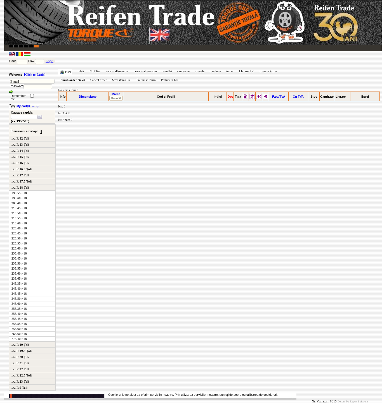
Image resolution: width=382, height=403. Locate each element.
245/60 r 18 (19, 303)
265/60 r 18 (19, 333)
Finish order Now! (72, 79)
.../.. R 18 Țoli (20, 187)
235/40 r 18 (19, 253)
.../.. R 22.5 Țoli (21, 375)
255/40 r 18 (19, 313)
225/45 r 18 (19, 233)
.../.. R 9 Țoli (19, 387)
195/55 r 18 (19, 193)
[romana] (20, 55)
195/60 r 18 (19, 198)
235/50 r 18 (19, 263)
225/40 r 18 (19, 228)
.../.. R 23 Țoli (20, 381)
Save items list (121, 79)
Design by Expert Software (353, 401)
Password (16, 86)
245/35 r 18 (19, 283)
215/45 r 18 (19, 208)
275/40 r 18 (19, 338)
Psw (31, 61)
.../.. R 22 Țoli (20, 369)
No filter (94, 71)
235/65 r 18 (19, 278)
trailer (230, 71)
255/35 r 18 (19, 308)
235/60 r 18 (19, 273)
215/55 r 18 (19, 218)
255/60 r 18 (19, 328)
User (12, 61)
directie (199, 71)
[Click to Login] (35, 74)
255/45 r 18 (19, 318)
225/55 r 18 (19, 243)
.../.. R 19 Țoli (20, 344)
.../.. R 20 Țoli (20, 357)
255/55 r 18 (19, 323)
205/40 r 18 (19, 203)
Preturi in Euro (146, 79)
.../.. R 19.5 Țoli (21, 350)
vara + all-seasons (117, 71)
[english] (12, 55)
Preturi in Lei (169, 79)
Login (49, 61)
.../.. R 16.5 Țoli (21, 169)
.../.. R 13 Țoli (20, 144)
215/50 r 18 (19, 213)
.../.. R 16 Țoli (20, 163)
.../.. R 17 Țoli (20, 175)
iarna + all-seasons (145, 71)
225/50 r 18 (19, 238)
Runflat (167, 71)
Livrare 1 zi (246, 71)
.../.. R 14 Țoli (20, 150)
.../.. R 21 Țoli (20, 363)
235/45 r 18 (19, 258)
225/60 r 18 (19, 248)
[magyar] (27, 55)
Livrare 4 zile (268, 71)
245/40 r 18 (19, 288)
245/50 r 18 (19, 298)
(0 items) (27, 106)
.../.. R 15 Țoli (20, 157)
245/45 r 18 (19, 293)
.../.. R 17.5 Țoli (21, 181)
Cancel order (98, 79)
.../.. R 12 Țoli (20, 138)
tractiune (215, 71)
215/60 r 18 (19, 223)
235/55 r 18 (19, 268)
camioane (183, 71)
